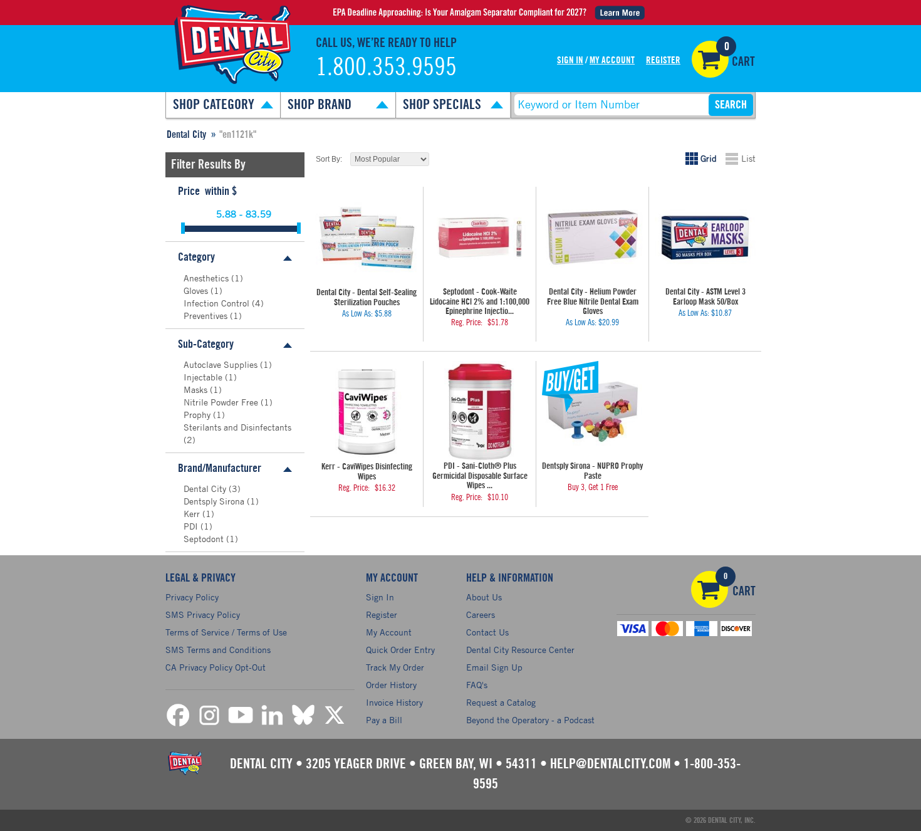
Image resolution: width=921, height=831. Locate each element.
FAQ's (476, 684)
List (748, 158)
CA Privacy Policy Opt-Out (215, 667)
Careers (480, 614)
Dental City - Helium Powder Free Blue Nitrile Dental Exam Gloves (592, 302)
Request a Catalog (501, 702)
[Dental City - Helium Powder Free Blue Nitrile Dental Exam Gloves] (592, 237)
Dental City (206, 488)
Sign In (570, 60)
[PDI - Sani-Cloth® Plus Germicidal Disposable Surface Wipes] (479, 411)
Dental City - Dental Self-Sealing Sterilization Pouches (366, 297)
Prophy (198, 414)
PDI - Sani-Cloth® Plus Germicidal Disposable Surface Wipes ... (480, 476)
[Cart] (710, 59)
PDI (192, 526)
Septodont (205, 538)
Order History (391, 684)
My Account (612, 60)
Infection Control (218, 303)
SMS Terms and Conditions (218, 649)
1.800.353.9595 (386, 67)
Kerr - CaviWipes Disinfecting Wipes (366, 472)
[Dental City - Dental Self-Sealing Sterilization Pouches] (366, 237)
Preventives (207, 315)
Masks (197, 389)
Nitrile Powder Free (222, 402)
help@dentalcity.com (610, 764)
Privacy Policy (192, 597)
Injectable (204, 377)
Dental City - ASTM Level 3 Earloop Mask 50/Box (705, 297)
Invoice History (394, 702)
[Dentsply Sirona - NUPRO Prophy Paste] (592, 411)
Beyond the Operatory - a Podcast (530, 719)
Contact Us (487, 632)
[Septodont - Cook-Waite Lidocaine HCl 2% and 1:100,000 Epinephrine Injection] (479, 237)
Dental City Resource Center (520, 649)
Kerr (193, 513)
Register (663, 60)
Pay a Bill (384, 719)
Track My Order (395, 667)
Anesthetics (207, 278)
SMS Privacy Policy (202, 614)
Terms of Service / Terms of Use (226, 632)
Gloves (197, 290)
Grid (708, 158)
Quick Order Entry (400, 649)
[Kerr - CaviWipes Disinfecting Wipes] (366, 412)
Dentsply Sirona (215, 501)
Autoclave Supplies (222, 364)
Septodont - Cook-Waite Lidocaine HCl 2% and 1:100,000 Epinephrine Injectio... (479, 302)
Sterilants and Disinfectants (237, 427)
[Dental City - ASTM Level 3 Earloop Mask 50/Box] (705, 237)
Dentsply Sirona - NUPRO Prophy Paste (592, 471)
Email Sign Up (494, 667)
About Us (484, 597)
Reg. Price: (466, 322)
